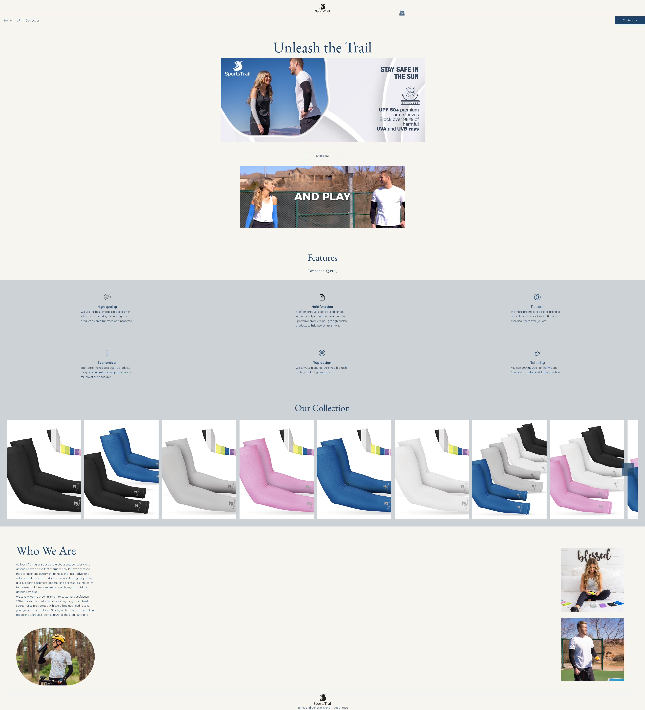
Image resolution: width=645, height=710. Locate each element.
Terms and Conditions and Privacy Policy (323, 707)
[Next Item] (628, 469)
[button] (402, 12)
